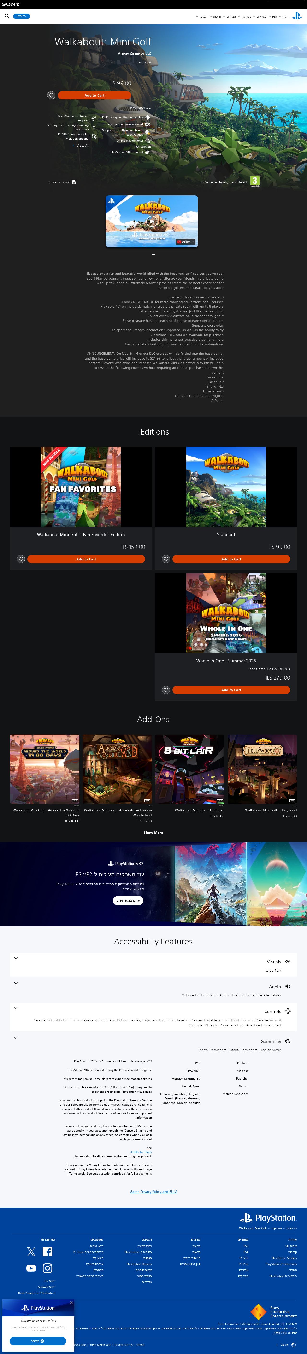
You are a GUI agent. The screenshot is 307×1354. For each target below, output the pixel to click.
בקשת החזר (144, 1276)
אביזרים (231, 16)
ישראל (285, 1345)
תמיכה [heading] (147, 1240)
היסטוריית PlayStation (283, 1276)
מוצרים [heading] (243, 1240)
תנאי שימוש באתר (100, 1345)
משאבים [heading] (96, 1240)
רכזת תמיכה (144, 1246)
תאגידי (293, 1270)
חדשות (217, 16)
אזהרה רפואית (94, 1264)
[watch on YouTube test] (185, 242)
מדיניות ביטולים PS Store (88, 1252)
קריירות (292, 1252)
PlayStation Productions (281, 1264)
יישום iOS (49, 1281)
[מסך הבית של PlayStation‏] (297, 16)
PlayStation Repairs (139, 1264)
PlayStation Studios (284, 1258)
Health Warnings (141, 1152)
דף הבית (292, 1228)
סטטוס (147, 1258)
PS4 (245, 1252)
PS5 (245, 1246)
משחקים (261, 16)
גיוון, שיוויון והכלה (190, 1264)
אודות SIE (291, 1246)
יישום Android (46, 1287)
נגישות (196, 1252)
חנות (285, 16)
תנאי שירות (96, 1246)
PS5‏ (274, 16)
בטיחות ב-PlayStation (138, 1252)
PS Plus (246, 16)
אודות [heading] (292, 1240)
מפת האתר (79, 1345)
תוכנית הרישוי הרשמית (89, 1276)
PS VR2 (243, 1258)
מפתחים (98, 1270)
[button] (152, 221)
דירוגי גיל (98, 1258)
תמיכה (203, 16)
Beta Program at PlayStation (36, 1293)
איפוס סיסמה (144, 1270)
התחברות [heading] (48, 1240)
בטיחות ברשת (191, 1258)
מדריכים (147, 1282)
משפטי (140, 1345)
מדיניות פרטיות (124, 1345)
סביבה (196, 1246)
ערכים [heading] (195, 1240)
